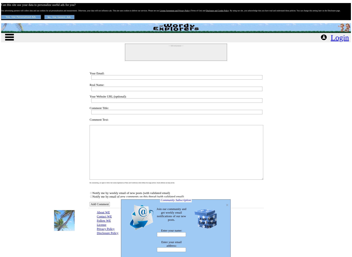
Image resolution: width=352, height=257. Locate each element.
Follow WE (104, 220)
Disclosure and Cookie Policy (217, 11)
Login (340, 37)
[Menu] (9, 37)
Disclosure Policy (107, 233)
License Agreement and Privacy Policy (175, 11)
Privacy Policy (106, 229)
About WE (103, 212)
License (101, 224)
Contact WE (104, 216)
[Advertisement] (176, 53)
